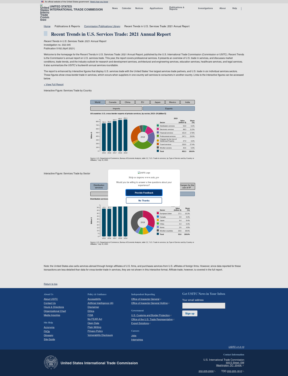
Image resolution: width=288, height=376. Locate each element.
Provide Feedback (144, 192)
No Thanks (144, 200)
